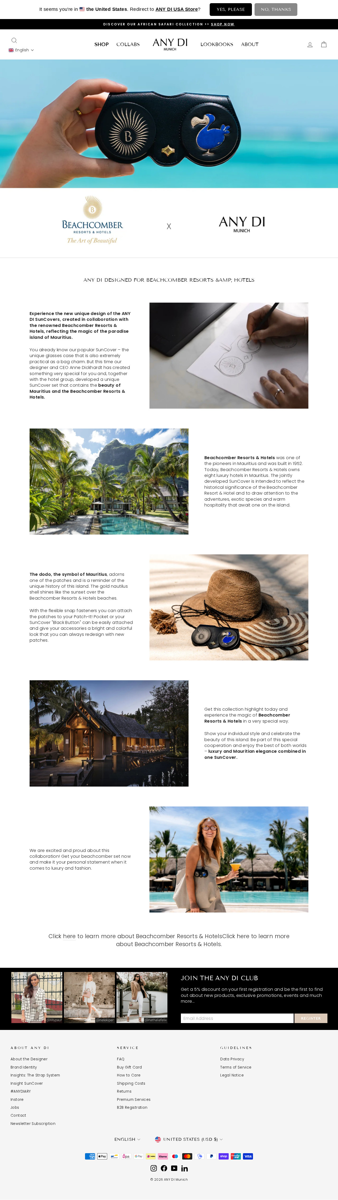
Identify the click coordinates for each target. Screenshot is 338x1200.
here (69, 936)
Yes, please (231, 9)
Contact (18, 1115)
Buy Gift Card (129, 1067)
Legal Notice (232, 1075)
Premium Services (134, 1099)
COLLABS (128, 44)
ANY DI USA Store (177, 9)
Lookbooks (216, 44)
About (250, 44)
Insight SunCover (27, 1083)
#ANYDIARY (21, 1091)
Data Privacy (232, 1059)
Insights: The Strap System (35, 1075)
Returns (124, 1091)
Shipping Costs (131, 1083)
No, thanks (276, 9)
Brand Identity (24, 1067)
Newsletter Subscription (33, 1123)
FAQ (120, 1059)
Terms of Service (235, 1067)
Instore (17, 1099)
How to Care (128, 1075)
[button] (21, 50)
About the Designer (29, 1059)
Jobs (15, 1107)
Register (311, 1018)
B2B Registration (132, 1107)
